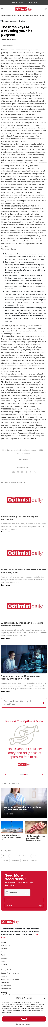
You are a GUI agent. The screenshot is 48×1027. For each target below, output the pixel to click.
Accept (24, 1019)
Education (15, 860)
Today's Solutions (7, 970)
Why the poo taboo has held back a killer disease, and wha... (35, 838)
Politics (5, 860)
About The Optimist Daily (10, 979)
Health (25, 860)
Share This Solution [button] (9, 39)
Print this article (24, 454)
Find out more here (28, 438)
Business (36, 856)
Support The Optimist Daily (10, 973)
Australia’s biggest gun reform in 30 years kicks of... (11, 837)
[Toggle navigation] (2, 9)
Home (3, 15)
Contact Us (5, 982)
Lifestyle (34, 860)
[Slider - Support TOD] (25, 774)
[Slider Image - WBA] (23, 774)
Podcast (4, 976)
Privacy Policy (6, 986)
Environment (15, 856)
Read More (5, 532)
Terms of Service (7, 989)
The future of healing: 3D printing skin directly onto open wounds (20, 677)
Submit (40, 906)
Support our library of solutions (17, 702)
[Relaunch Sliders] (27, 774)
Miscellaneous (10, 15)
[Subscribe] (21, 774)
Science (26, 856)
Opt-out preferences (23, 1024)
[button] (45, 998)
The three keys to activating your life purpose (30, 15)
